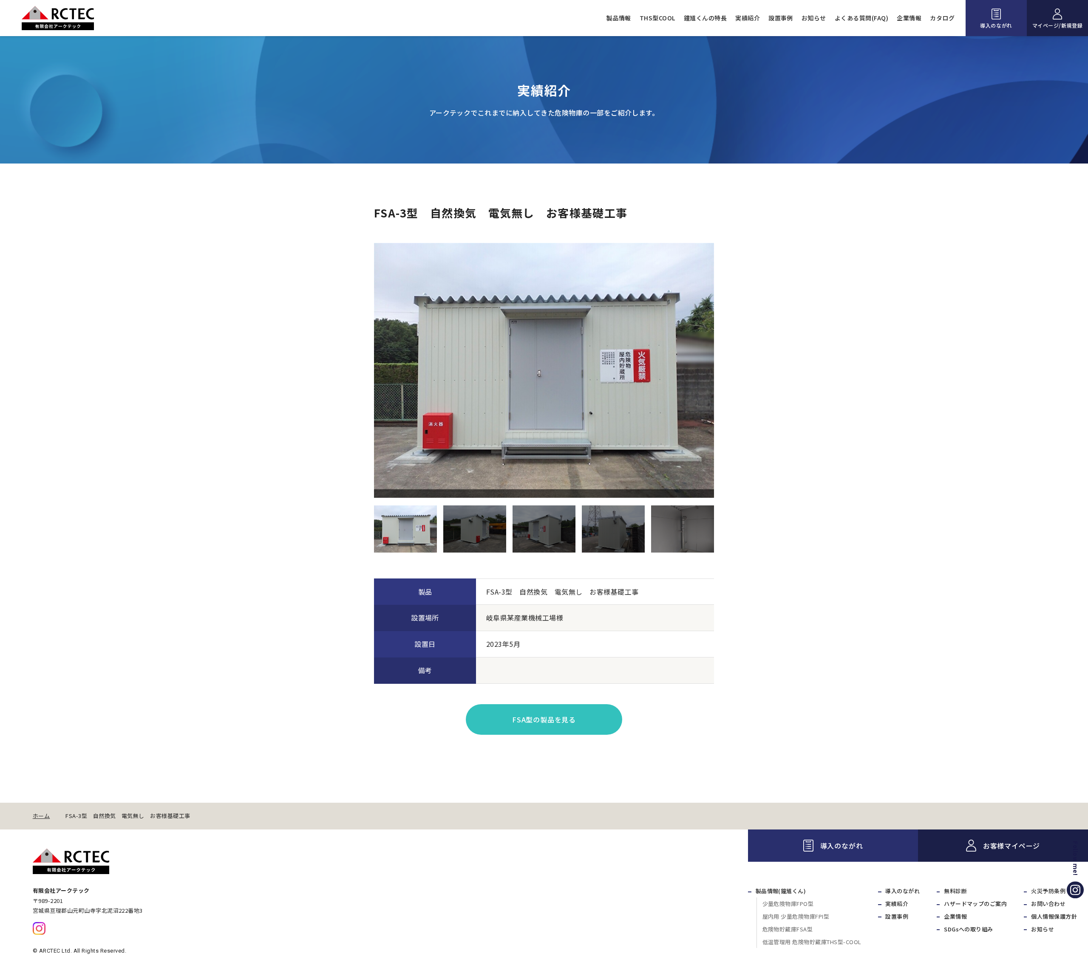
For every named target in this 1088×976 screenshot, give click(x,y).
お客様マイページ (1011, 846)
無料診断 (955, 891)
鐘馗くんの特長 (705, 18)
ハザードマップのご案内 (975, 904)
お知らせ (814, 18)
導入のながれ (996, 25)
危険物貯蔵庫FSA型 (787, 929)
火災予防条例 (1048, 891)
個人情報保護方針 (1054, 916)
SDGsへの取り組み (968, 929)
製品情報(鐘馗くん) (781, 891)
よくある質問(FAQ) (861, 18)
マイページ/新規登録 (1057, 25)
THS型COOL (657, 18)
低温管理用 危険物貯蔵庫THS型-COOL (811, 942)
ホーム (41, 816)
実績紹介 (747, 18)
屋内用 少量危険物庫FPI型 (796, 916)
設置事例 (780, 18)
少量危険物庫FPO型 (788, 904)
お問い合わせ (1048, 904)
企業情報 (909, 18)
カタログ (942, 18)
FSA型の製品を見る (544, 719)
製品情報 (618, 18)
